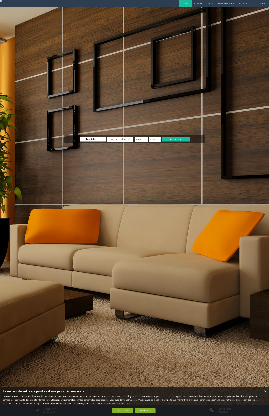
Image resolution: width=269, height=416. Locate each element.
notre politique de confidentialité (115, 403)
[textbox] (120, 139)
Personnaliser (145, 410)
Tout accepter (122, 410)
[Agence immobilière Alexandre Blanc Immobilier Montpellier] (1, 1)
